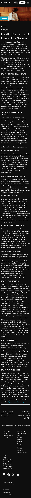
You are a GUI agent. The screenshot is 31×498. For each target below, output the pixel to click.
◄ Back (3, 26)
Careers (5, 437)
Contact (5, 433)
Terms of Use (14, 487)
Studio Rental (7, 462)
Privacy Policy (4, 487)
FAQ (4, 455)
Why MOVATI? (8, 435)
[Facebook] (8, 475)
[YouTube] (18, 475)
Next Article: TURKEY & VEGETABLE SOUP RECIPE (23, 415)
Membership (21, 431)
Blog (4, 458)
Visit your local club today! (15, 402)
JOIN (22, 2)
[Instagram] (4, 475)
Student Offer (8, 468)
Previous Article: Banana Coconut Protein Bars (7, 414)
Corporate (6, 431)
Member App (21, 433)
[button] (16, 2)
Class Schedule (22, 452)
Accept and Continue (14, 494)
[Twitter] (13, 475)
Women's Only (8, 460)
